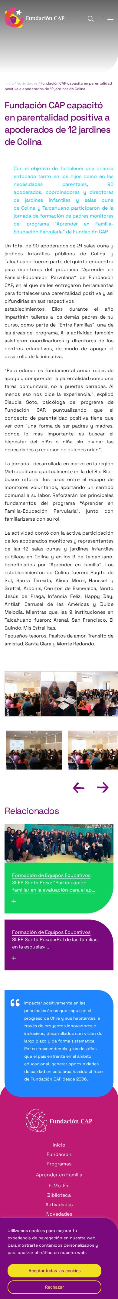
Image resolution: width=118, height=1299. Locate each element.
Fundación (59, 1154)
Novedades (59, 1214)
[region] (59, 1258)
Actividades (27, 83)
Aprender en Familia (59, 1175)
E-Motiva (59, 1185)
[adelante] (97, 787)
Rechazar (54, 1287)
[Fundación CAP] (34, 17)
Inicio (9, 83)
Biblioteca (59, 1195)
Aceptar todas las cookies (54, 1270)
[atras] (73, 787)
